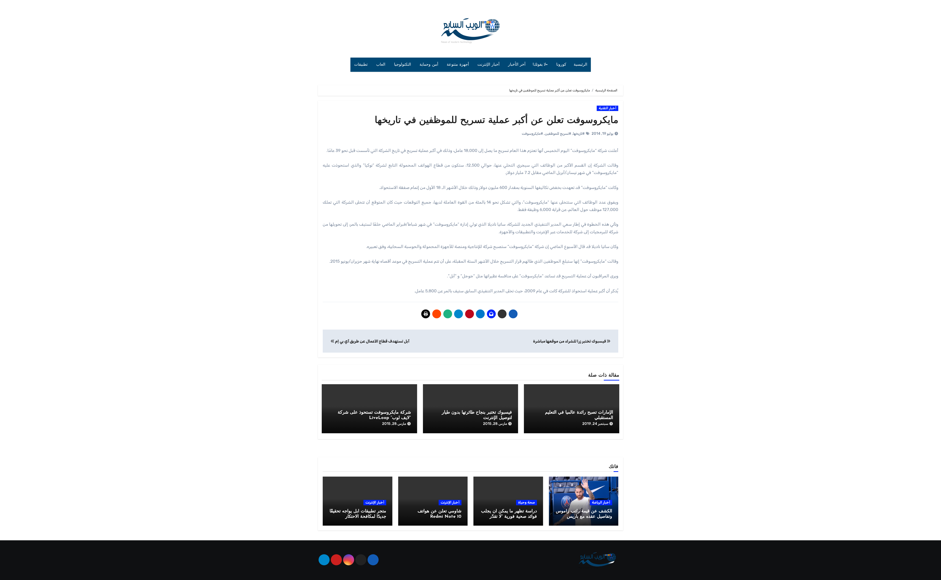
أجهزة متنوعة (458, 65)
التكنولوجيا (403, 65)
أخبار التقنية (607, 108)
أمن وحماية (429, 65)
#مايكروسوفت (532, 134)
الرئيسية (580, 65)
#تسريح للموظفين (558, 134)
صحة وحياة (526, 502)
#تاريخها (579, 134)
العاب (381, 65)
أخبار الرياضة (601, 502)
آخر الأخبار (516, 65)
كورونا (561, 65)
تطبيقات (361, 65)
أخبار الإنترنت (489, 65)
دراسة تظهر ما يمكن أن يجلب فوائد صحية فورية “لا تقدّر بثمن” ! (509, 516)
